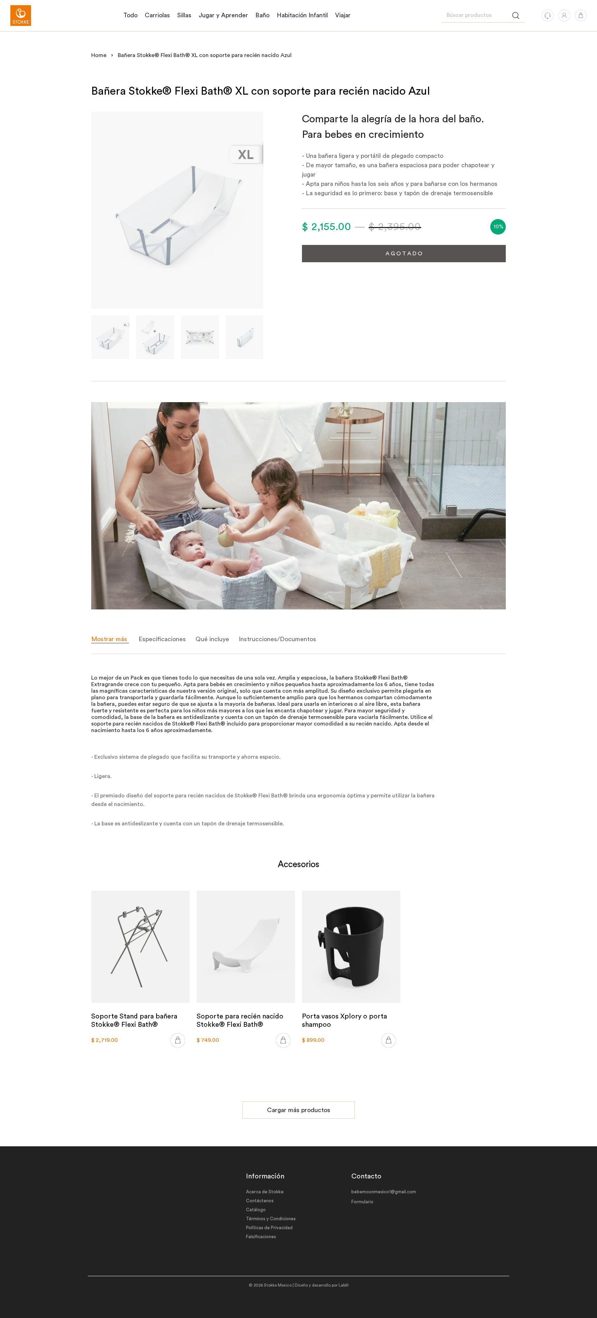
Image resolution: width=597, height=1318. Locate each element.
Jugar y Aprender (223, 15)
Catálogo (256, 1209)
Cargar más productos (298, 1110)
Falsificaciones (261, 1236)
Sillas (184, 15)
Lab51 (344, 1285)
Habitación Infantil (302, 15)
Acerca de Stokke (265, 1191)
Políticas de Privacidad (269, 1227)
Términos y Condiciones (271, 1218)
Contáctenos (260, 1200)
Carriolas (157, 15)
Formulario (362, 1202)
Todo (130, 15)
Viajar (343, 15)
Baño (262, 15)
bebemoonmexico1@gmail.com (383, 1191)
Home (98, 55)
